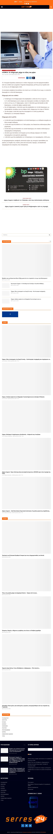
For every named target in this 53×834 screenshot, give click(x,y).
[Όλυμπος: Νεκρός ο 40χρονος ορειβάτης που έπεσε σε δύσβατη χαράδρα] (26, 612)
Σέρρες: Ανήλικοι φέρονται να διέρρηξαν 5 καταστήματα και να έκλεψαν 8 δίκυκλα (23, 396)
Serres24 (7, 74)
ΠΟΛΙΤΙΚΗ (4, 728)
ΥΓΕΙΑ (3, 736)
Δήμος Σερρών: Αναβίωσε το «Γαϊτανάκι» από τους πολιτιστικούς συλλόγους (26, 200)
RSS (30, 754)
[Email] (30, 825)
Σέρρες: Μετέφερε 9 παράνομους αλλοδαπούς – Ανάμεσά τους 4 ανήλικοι (21, 434)
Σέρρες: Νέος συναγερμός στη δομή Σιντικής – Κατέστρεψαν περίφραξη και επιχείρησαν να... (26, 359)
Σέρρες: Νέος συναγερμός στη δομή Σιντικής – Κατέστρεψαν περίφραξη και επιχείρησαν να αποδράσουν (17, 770)
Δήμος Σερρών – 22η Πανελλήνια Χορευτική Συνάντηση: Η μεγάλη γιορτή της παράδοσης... (26, 511)
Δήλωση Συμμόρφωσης (33, 787)
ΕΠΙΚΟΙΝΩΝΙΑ (43, 832)
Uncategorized (5, 717)
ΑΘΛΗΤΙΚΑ (4, 719)
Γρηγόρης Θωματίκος (8, 436)
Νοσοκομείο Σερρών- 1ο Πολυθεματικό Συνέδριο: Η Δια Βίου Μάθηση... (27, 283)
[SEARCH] (49, 234)
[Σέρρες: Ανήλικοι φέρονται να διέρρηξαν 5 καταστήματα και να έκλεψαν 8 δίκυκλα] (6, 301)
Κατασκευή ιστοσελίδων (27, 832)
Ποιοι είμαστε (31, 782)
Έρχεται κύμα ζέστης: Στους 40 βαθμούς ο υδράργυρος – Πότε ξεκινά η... (21, 668)
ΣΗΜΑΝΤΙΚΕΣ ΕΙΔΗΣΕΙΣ (11, 70)
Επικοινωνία (30, 789)
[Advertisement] (26, 21)
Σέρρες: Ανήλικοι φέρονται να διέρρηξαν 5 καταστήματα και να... (26, 299)
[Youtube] (26, 825)
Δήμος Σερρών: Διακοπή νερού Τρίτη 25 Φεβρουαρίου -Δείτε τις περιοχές (26, 206)
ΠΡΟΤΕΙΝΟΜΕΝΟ (6, 730)
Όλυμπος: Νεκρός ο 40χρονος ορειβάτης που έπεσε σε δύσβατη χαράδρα (21, 630)
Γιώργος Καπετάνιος (8, 475)
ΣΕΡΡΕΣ (4, 731)
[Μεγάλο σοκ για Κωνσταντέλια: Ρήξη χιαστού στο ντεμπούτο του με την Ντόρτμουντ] (26, 260)
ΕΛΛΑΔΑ (4, 722)
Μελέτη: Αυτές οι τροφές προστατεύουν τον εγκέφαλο (39, 758)
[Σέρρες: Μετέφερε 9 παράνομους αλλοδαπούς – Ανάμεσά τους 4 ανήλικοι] (26, 416)
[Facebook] (22, 825)
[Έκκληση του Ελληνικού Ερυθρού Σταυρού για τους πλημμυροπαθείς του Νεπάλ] (26, 537)
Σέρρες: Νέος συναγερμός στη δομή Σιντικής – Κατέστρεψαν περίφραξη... (28, 291)
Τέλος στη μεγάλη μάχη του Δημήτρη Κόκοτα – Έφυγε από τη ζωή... (19, 593)
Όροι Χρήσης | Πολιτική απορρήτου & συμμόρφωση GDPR (39, 785)
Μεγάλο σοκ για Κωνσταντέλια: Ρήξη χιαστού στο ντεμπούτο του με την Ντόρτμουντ (24, 278)
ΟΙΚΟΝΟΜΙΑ (4, 70)
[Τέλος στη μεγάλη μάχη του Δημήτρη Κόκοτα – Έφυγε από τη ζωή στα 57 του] (26, 575)
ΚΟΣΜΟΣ (4, 724)
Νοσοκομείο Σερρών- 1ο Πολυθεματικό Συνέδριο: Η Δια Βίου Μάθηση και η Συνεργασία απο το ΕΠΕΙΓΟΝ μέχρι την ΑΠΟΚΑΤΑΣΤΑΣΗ (17, 760)
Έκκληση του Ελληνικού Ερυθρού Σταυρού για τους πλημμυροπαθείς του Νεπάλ (23, 555)
